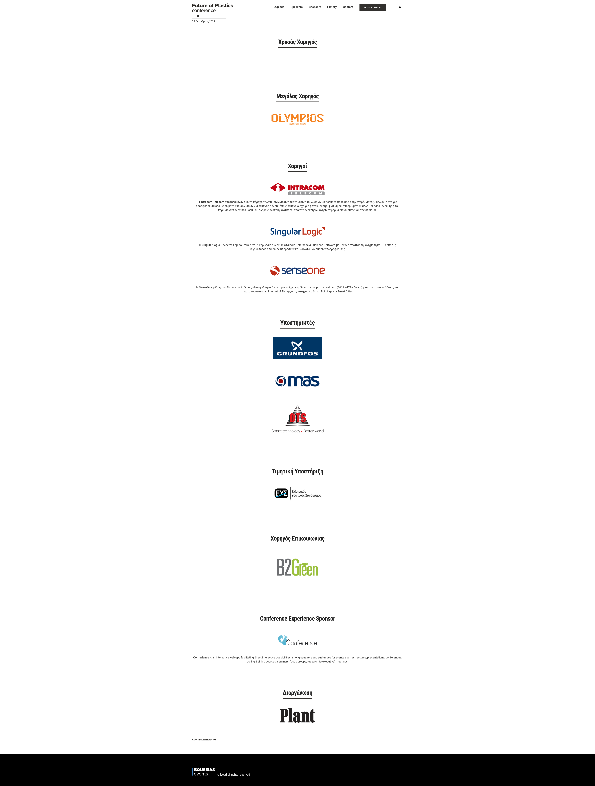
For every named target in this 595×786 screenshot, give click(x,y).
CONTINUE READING (204, 739)
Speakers (297, 7)
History (332, 7)
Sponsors (315, 7)
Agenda (279, 7)
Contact (348, 7)
